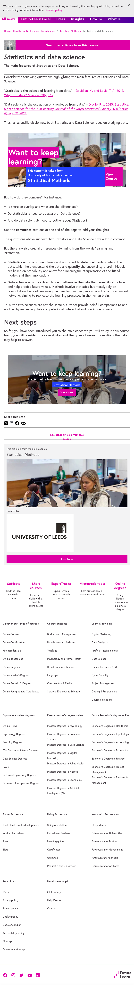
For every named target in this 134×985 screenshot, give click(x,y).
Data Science (48, 31)
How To (96, 19)
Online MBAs (10, 725)
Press (60, 19)
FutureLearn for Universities (107, 833)
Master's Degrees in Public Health (65, 763)
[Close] (128, 5)
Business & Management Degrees (21, 783)
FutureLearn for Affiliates (105, 866)
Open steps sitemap (14, 949)
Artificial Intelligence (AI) (105, 650)
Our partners (99, 825)
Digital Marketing (101, 634)
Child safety (54, 892)
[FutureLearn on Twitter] (21, 974)
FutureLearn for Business (105, 841)
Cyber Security (100, 675)
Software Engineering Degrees (19, 775)
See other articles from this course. (72, 45)
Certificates (53, 849)
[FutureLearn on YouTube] (29, 974)
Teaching (52, 650)
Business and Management (61, 634)
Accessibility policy (13, 933)
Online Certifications (14, 642)
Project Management (103, 683)
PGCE (6, 766)
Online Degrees (11, 667)
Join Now (67, 559)
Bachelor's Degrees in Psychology (110, 734)
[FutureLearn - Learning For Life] (121, 974)
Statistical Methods (70, 31)
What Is (114, 19)
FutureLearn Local (36, 19)
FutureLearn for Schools (105, 857)
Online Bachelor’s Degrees (17, 683)
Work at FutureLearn (14, 833)
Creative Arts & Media (59, 683)
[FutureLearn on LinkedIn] (38, 974)
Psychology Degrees (14, 734)
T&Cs (6, 892)
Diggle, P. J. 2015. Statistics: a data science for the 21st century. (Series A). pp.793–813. (66, 108)
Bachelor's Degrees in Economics (110, 750)
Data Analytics (100, 642)
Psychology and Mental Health (64, 658)
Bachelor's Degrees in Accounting (110, 742)
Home (7, 31)
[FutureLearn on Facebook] (6, 974)
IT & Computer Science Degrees (20, 750)
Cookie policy (10, 916)
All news (9, 19)
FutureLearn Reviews (58, 833)
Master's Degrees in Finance (62, 771)
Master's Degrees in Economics (64, 779)
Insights (77, 19)
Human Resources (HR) (104, 667)
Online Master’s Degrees (16, 675)
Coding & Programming (104, 691)
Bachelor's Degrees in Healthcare (110, 725)
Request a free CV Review (61, 866)
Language (52, 675)
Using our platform (57, 825)
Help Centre (54, 900)
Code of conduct (12, 924)
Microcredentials (12, 650)
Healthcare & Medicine (26, 31)
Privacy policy (10, 900)
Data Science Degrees (15, 758)
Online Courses (11, 634)
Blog (5, 849)
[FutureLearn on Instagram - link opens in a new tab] (13, 974)
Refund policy (10, 908)
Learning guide (55, 841)
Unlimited (52, 857)
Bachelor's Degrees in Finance (108, 758)
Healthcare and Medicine (61, 642)
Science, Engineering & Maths (63, 691)
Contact (51, 908)
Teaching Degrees (12, 742)
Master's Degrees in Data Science (65, 744)
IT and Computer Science (61, 667)
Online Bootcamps (13, 658)
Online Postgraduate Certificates (21, 691)
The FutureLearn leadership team (21, 825)
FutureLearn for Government (107, 849)
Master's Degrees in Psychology (64, 725)
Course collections (102, 699)
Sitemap (7, 941)
